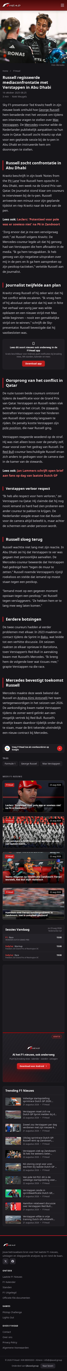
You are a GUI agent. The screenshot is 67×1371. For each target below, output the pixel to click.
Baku (44, 637)
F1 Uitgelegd (9, 1292)
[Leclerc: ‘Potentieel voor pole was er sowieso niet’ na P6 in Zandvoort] (33, 796)
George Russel (29, 763)
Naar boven (48, 1365)
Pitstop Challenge (12, 1312)
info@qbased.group (53, 1360)
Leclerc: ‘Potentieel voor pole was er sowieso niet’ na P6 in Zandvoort (33, 807)
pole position (12, 428)
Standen (7, 1287)
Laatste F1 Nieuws (12, 1276)
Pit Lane (13, 181)
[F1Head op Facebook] (13, 1261)
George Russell (49, 110)
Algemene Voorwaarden (16, 1347)
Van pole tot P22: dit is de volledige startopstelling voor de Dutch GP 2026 (39, 1178)
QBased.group (32, 1365)
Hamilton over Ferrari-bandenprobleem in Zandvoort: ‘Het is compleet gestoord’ (29, 914)
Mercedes (31, 125)
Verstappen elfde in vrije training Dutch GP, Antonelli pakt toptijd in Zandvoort (38, 1218)
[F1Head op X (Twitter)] (5, 1261)
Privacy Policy (10, 1342)
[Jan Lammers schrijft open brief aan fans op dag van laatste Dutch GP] (33, 832)
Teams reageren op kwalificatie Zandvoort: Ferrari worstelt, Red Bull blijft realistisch (33, 878)
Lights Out (8, 1317)
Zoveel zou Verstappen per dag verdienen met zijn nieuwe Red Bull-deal (40, 1126)
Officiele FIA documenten (16, 1297)
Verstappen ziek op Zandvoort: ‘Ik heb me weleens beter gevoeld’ (39, 1152)
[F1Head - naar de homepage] (11, 5)
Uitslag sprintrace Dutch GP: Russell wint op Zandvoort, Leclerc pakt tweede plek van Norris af (38, 1139)
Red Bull (8, 452)
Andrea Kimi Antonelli (32, 698)
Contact (7, 1331)
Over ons (7, 1337)
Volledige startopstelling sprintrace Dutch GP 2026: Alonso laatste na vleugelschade (37, 1100)
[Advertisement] (33, 1002)
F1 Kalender (9, 1282)
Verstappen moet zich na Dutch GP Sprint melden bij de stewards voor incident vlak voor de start (39, 1113)
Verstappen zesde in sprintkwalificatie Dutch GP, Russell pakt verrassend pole (38, 1192)
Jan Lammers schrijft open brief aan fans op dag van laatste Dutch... (32, 842)
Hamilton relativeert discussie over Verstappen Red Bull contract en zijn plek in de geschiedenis (39, 1205)
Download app (33, 363)
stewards (52, 408)
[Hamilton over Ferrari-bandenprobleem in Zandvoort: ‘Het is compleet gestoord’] (33, 903)
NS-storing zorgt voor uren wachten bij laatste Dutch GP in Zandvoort (40, 1165)
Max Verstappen (51, 763)
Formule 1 (10, 763)
